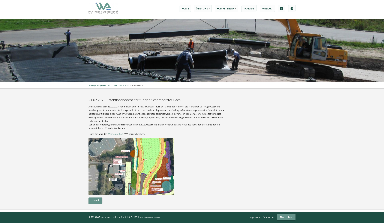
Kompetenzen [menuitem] (227, 9)
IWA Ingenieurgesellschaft (99, 85)
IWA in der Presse (121, 85)
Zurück (95, 200)
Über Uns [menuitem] (203, 9)
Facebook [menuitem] (281, 8)
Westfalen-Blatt (115, 134)
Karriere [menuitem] (249, 8)
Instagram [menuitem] (292, 8)
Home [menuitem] (185, 8)
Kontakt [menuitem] (267, 8)
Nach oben (286, 217)
